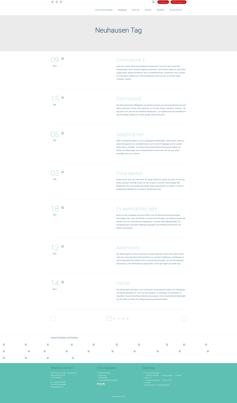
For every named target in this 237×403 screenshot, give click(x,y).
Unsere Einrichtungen (152, 373)
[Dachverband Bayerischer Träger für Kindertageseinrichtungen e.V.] (33, 351)
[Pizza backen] (62, 172)
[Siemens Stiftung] (149, 344)
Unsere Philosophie (153, 380)
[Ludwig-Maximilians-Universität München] (191, 344)
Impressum (102, 375)
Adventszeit (128, 247)
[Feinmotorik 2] (62, 59)
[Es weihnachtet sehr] (62, 208)
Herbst (123, 283)
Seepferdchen (130, 134)
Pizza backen (129, 173)
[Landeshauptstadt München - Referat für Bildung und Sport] (56, 344)
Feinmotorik (128, 99)
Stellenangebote (178, 2)
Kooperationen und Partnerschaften (157, 385)
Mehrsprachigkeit (152, 375)
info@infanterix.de (57, 387)
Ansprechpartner (104, 373)
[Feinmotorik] (62, 98)
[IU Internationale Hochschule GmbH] (101, 344)
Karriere (147, 382)
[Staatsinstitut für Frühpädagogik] (79, 344)
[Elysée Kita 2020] (124, 344)
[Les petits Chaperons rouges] (213, 344)
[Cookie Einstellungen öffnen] (5, 400)
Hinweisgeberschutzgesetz (107, 380)
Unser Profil (167, 380)
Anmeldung (163, 2)
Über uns (148, 378)
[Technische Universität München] (171, 344)
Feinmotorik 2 (130, 60)
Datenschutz (102, 378)
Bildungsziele (167, 375)
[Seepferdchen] (62, 133)
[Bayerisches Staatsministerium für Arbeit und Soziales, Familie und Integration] (33, 344)
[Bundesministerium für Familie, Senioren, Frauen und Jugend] (11, 344)
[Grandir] (12, 351)
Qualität (178, 375)
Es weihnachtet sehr (136, 209)
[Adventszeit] (62, 246)
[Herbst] (62, 282)
